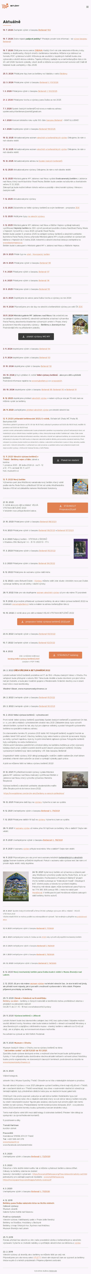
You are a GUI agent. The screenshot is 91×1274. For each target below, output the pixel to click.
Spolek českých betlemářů (50, 161)
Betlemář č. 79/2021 (50, 811)
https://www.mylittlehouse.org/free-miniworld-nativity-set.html (60, 1174)
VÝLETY (37, 1257)
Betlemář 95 (44, 289)
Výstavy (38, 581)
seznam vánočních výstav (48, 592)
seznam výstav (37, 983)
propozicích (57, 381)
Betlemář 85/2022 (47, 551)
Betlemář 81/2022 (47, 697)
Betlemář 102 (45, 30)
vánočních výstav (39, 398)
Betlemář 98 (45, 263)
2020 (44, 937)
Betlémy (63, 73)
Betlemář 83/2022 (47, 634)
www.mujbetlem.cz (40, 381)
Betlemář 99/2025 (47, 129)
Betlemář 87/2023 (65, 530)
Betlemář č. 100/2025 (47, 91)
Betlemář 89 (46, 389)
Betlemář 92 (46, 366)
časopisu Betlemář (54, 120)
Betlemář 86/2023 (47, 530)
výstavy (38, 802)
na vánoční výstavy (36, 216)
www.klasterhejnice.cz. (13, 242)
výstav (26, 849)
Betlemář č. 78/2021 (53, 840)
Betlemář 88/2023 (48, 521)
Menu (87, 6)
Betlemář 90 (58, 389)
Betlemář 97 (44, 272)
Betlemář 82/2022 (47, 643)
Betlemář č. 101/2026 (49, 82)
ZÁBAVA (39, 50)
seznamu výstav (23, 828)
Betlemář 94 (44, 349)
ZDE (77, 208)
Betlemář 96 (44, 280)
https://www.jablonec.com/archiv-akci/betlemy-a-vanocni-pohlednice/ (34, 793)
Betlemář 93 (44, 357)
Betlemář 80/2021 (47, 706)
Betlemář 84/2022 (47, 563)
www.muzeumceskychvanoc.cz (16, 1062)
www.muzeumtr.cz (11, 1142)
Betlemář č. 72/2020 (40, 1156)
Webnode (53, 1271)
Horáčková (37, 892)
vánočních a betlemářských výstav (52, 137)
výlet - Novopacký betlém (38, 254)
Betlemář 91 (71, 389)
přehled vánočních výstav (37, 410)
